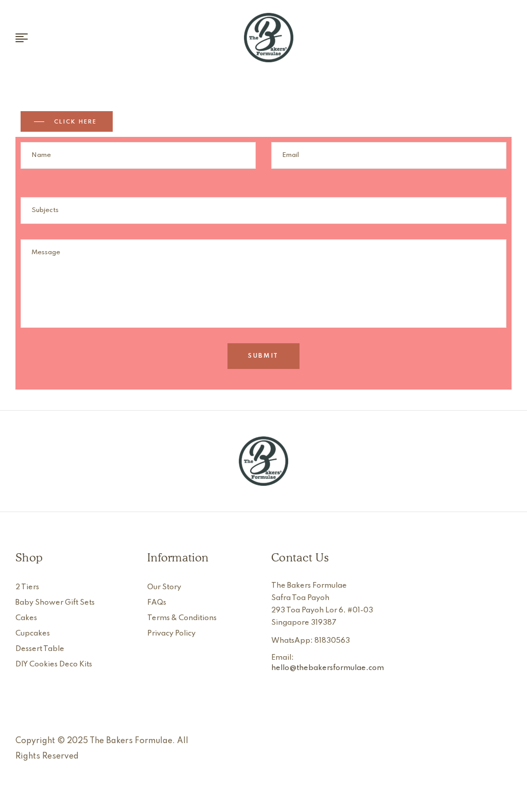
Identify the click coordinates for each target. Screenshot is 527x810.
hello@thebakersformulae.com (327, 668)
